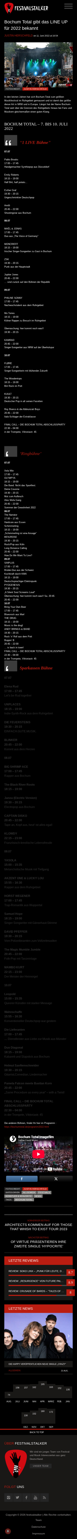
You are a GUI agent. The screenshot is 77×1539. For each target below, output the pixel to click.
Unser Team (41, 1466)
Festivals (44, 1192)
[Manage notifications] (8, 1531)
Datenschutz (39, 1526)
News (38, 1196)
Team (38, 1520)
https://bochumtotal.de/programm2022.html (26, 1126)
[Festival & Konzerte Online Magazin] (21, 8)
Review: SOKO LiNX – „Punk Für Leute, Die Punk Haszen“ (38, 1271)
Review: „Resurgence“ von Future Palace (37, 1281)
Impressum (38, 1533)
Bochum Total (23, 1200)
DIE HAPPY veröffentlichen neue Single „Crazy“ (37, 1364)
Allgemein (29, 1192)
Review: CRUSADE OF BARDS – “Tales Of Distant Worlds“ (38, 1291)
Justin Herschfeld (18, 35)
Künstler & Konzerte (19, 1196)
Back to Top (37, 1432)
